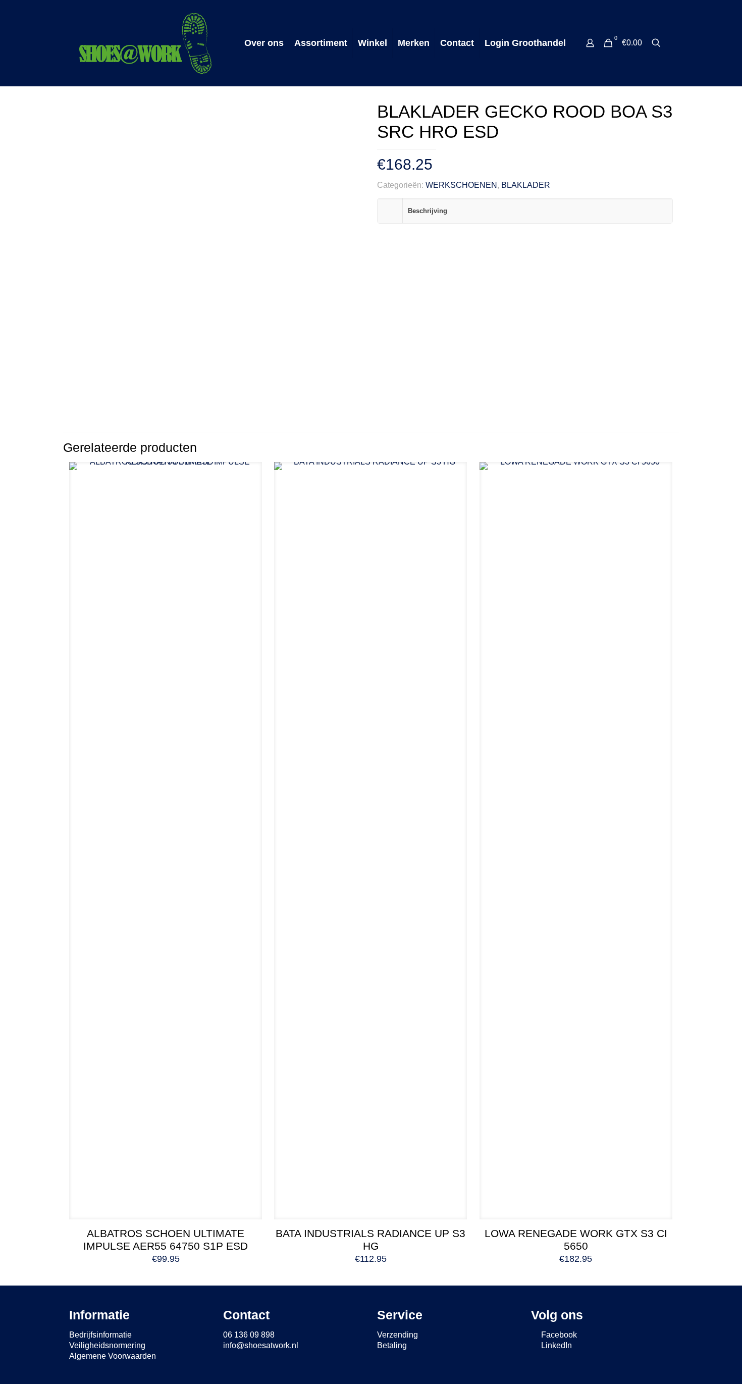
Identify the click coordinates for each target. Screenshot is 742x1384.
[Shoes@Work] (145, 43)
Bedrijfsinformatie (100, 1334)
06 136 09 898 (249, 1334)
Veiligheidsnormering (107, 1345)
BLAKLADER (525, 185)
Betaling (392, 1345)
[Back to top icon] (693, 1363)
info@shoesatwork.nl (260, 1345)
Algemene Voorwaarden (112, 1356)
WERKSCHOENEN (461, 185)
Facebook (558, 1334)
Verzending (397, 1334)
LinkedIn (555, 1345)
